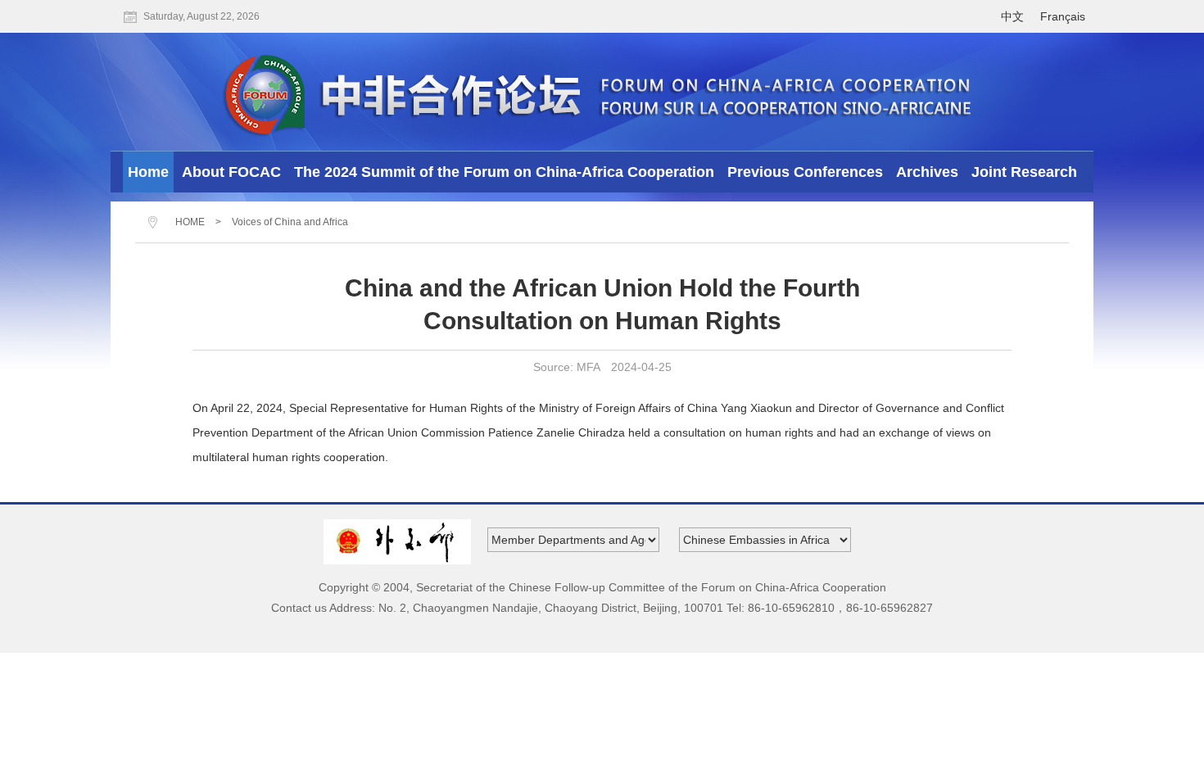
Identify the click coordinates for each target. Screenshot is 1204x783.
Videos (602, 214)
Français (1062, 16)
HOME (190, 222)
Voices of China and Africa (290, 222)
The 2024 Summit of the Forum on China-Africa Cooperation (504, 172)
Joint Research (1024, 172)
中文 (1012, 16)
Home (148, 172)
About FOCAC (231, 172)
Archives (927, 172)
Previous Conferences (805, 172)
